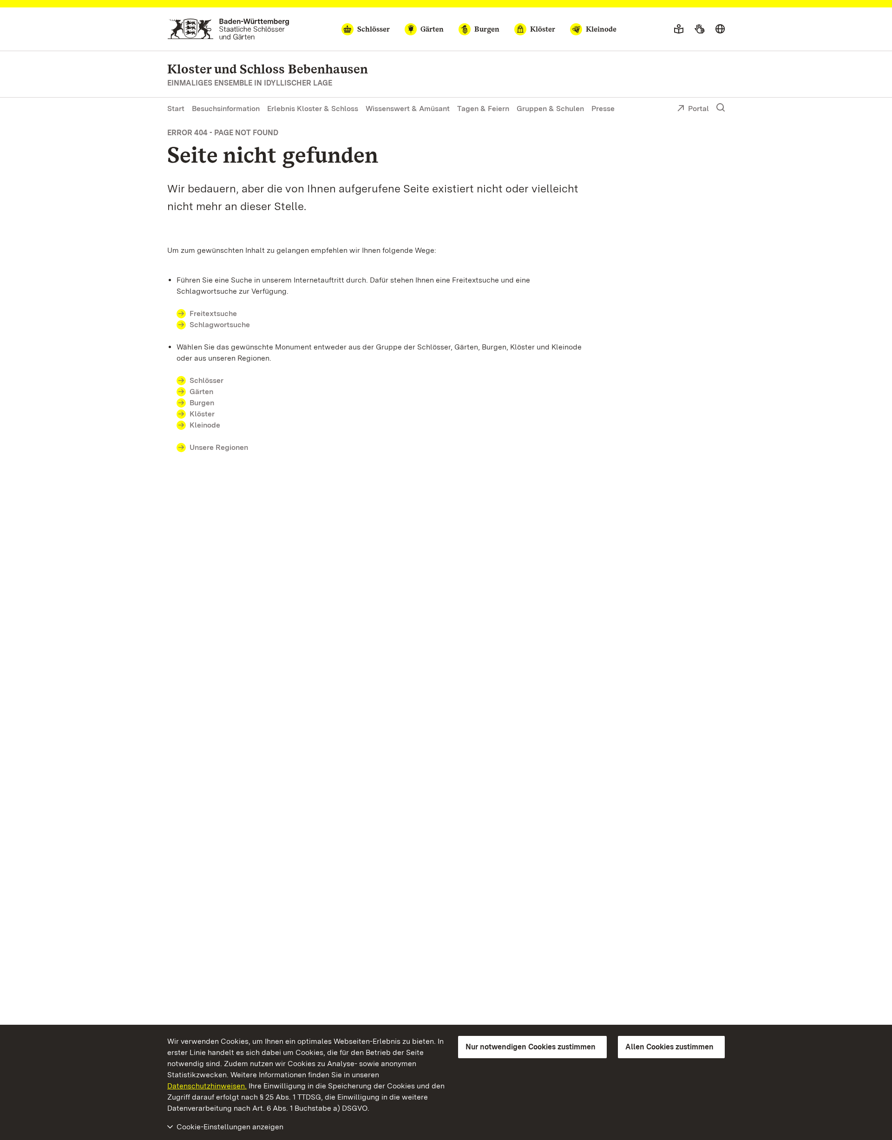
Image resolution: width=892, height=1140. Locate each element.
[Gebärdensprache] (699, 29)
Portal (698, 108)
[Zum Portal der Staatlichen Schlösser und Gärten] (228, 29)
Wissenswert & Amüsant (408, 108)
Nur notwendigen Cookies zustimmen (531, 1046)
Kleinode (205, 425)
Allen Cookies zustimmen (669, 1046)
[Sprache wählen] (720, 29)
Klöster (202, 413)
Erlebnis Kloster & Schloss (312, 108)
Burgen (202, 402)
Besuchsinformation (226, 108)
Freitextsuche (213, 313)
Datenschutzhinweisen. (207, 1085)
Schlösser (206, 380)
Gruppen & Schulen (550, 108)
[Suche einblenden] (720, 107)
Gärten (201, 391)
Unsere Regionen (219, 447)
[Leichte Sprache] (678, 29)
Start (175, 108)
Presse (603, 108)
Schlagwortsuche (220, 324)
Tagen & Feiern (483, 108)
